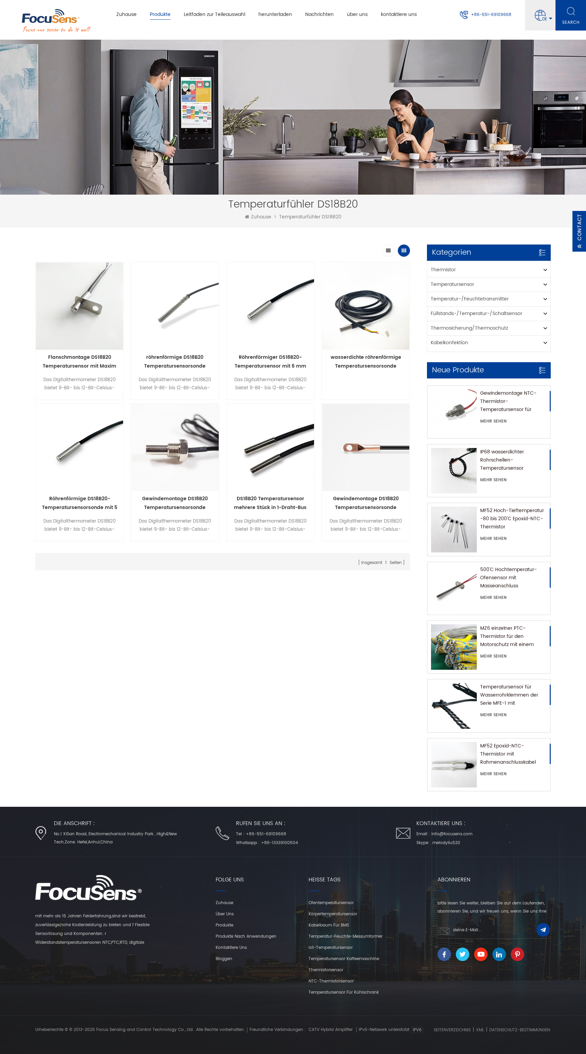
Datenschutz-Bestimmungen (519, 1030)
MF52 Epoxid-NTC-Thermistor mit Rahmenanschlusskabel (508, 754)
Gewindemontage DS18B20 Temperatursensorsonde (175, 503)
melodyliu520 (446, 843)
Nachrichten (319, 14)
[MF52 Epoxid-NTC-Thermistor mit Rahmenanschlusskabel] (453, 764)
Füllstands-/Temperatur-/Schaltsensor (476, 313)
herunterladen (275, 14)
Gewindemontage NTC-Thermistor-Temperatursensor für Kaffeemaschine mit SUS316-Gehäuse (508, 401)
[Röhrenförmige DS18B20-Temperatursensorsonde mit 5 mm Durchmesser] (79, 447)
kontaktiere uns (399, 14)
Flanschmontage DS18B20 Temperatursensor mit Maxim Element (79, 362)
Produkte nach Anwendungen (246, 936)
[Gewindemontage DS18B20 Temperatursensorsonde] (174, 447)
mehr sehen (493, 421)
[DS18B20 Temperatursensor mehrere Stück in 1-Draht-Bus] (270, 447)
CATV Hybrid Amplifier (331, 1030)
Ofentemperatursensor (331, 903)
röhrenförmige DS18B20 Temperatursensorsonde (175, 361)
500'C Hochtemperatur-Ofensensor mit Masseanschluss (508, 578)
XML (480, 1030)
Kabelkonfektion (449, 343)
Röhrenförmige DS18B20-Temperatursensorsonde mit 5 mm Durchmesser (79, 503)
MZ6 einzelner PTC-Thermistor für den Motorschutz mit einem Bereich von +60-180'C (507, 636)
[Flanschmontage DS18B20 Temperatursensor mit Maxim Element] (79, 306)
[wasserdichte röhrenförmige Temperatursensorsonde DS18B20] (365, 306)
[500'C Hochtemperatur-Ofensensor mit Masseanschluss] (453, 588)
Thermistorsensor (326, 970)
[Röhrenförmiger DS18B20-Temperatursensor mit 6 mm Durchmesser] (270, 306)
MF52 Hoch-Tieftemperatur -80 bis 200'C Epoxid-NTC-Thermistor (512, 519)
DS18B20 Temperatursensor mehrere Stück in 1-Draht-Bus (270, 503)
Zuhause (126, 14)
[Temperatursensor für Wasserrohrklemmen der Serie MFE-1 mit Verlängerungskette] (453, 705)
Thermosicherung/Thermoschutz (469, 328)
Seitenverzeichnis (452, 1030)
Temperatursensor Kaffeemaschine (344, 959)
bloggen (224, 959)
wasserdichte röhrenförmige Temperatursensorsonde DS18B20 (366, 362)
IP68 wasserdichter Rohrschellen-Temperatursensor (502, 460)
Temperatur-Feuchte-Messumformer (346, 936)
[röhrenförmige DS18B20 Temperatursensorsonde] (174, 306)
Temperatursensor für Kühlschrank (344, 992)
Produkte (160, 14)
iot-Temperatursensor (331, 947)
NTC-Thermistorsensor (331, 981)
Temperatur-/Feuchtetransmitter (470, 299)
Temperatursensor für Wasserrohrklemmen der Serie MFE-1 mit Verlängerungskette (509, 695)
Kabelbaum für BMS (329, 925)
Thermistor (443, 270)
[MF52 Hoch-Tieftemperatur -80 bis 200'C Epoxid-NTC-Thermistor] (453, 529)
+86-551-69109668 (491, 15)
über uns (357, 14)
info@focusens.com (451, 834)
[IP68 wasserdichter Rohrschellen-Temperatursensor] (453, 470)
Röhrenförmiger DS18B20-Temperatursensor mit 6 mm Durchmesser (270, 362)
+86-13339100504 (279, 843)
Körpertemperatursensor (333, 914)
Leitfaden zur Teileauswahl (214, 14)
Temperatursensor (452, 284)
